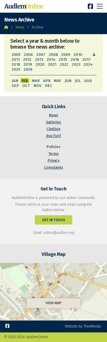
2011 (16, 59)
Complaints (53, 167)
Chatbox (54, 129)
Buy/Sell (53, 136)
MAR (35, 80)
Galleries (53, 122)
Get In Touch (53, 220)
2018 (16, 64)
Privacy (53, 160)
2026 (28, 69)
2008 (53, 54)
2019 (28, 64)
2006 (28, 54)
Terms (53, 154)
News (20, 27)
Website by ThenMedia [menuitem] (83, 326)
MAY (57, 80)
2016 (75, 59)
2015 (63, 59)
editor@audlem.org (58, 233)
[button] (100, 6)
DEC (48, 85)
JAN (15, 80)
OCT (26, 85)
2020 (40, 64)
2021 (52, 64)
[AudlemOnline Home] (25, 6)
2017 (86, 59)
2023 (76, 64)
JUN (68, 80)
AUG (88, 80)
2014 (51, 59)
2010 (78, 54)
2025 (16, 69)
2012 (27, 59)
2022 (64, 64)
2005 (16, 54)
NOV (37, 85)
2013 (39, 59)
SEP (15, 85)
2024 (88, 64)
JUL (78, 80)
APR (46, 80)
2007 (40, 54)
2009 (65, 54)
